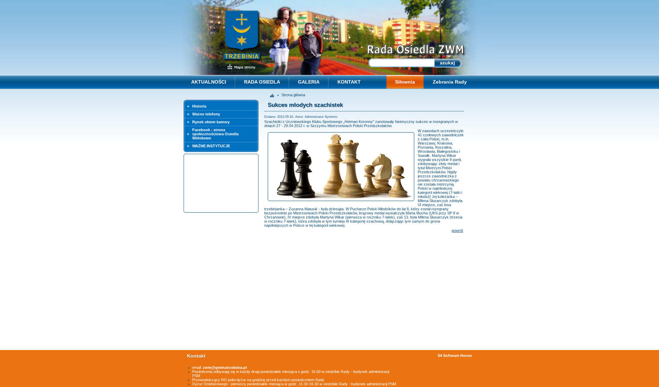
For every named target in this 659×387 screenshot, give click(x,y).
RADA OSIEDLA (262, 82)
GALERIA (309, 82)
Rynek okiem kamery (211, 122)
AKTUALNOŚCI (208, 82)
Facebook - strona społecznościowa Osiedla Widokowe (215, 134)
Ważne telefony (206, 114)
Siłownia (405, 82)
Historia (199, 106)
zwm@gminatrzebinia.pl (225, 367)
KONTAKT (349, 82)
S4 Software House (455, 355)
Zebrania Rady (450, 82)
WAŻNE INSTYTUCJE (211, 146)
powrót (457, 230)
